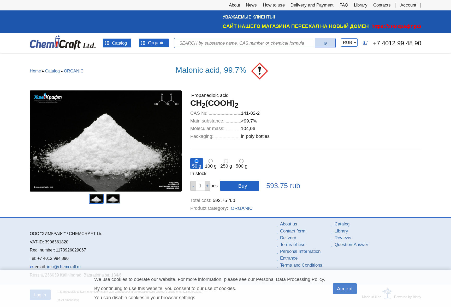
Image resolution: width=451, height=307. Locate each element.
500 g (241, 166)
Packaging (201, 136)
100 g (211, 166)
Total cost (200, 200)
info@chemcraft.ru (64, 267)
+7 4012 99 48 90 (397, 43)
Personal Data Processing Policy (290, 279)
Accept (345, 288)
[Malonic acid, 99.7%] (97, 202)
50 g (196, 166)
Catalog (52, 71)
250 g (226, 166)
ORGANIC (74, 71)
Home (35, 71)
